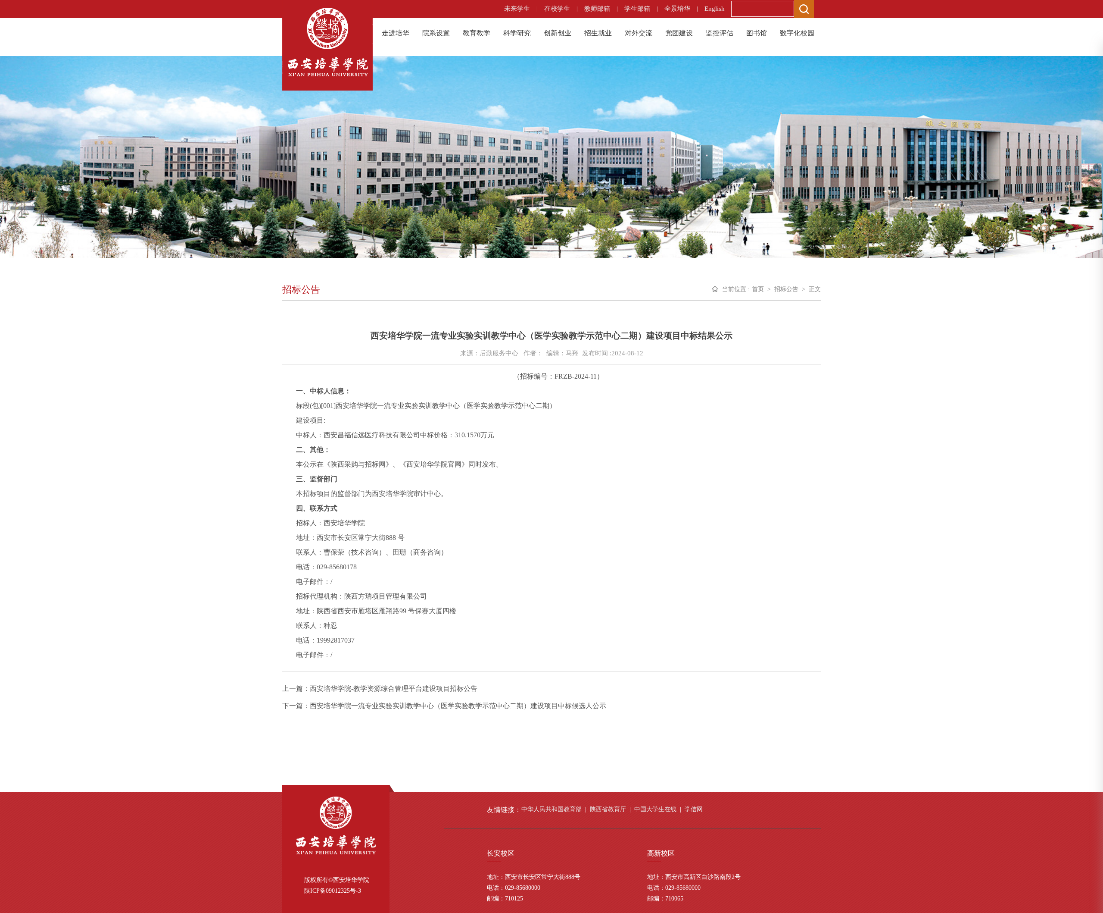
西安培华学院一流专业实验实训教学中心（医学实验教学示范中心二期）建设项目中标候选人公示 (458, 705)
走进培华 (395, 33)
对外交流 (638, 33)
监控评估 (719, 33)
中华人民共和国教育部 (551, 809)
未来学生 (517, 8)
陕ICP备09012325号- (331, 891)
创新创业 (557, 33)
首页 (758, 289)
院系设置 (436, 33)
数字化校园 (797, 33)
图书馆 (756, 33)
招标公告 (786, 289)
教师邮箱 (597, 8)
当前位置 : (736, 289)
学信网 (694, 809)
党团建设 (679, 33)
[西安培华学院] (327, 41)
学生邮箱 (637, 8)
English (714, 8)
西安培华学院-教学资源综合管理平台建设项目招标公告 (393, 688)
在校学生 (557, 8)
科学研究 (517, 33)
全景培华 (677, 8)
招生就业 (598, 33)
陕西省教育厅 (608, 809)
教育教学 (476, 33)
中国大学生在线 (655, 809)
